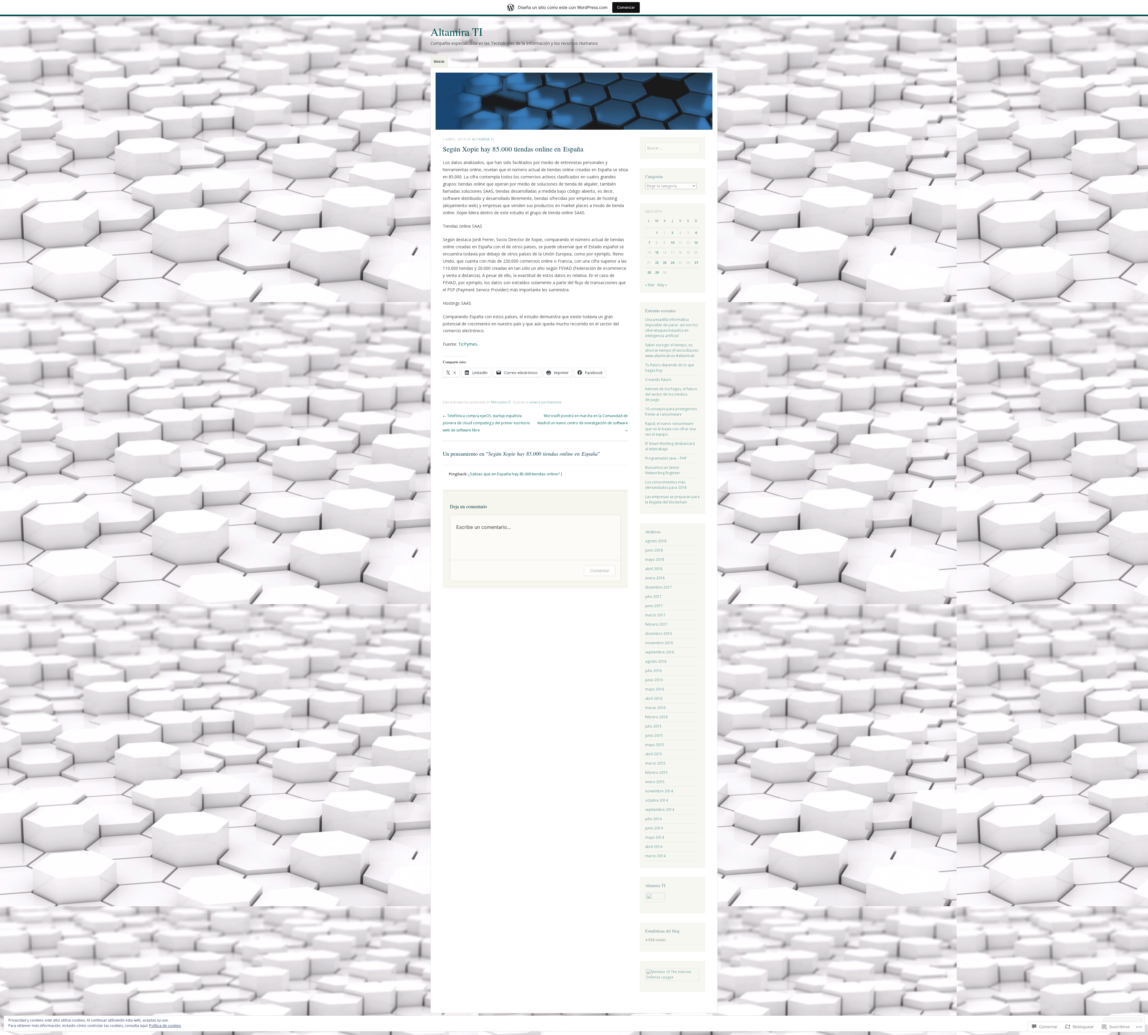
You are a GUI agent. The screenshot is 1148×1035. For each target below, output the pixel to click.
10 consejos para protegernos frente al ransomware (671, 411)
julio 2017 (653, 596)
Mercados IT (501, 402)
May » (662, 284)
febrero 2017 (656, 624)
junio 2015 (654, 735)
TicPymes (467, 344)
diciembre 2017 (658, 587)
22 (657, 262)
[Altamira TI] (574, 101)
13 (696, 242)
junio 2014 (654, 828)
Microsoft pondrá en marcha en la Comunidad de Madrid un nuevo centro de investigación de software (583, 423)
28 (649, 272)
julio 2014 (653, 818)
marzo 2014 (655, 855)
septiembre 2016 (659, 652)
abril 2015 (653, 754)
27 (696, 262)
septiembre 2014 (659, 809)
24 (672, 262)
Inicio (439, 61)
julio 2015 (653, 726)
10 (672, 242)
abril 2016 (653, 698)
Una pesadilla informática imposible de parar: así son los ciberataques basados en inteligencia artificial (671, 327)
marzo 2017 (655, 615)
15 (657, 252)
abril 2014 (653, 846)
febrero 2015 (656, 772)
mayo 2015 (654, 744)
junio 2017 (654, 605)
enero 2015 (655, 781)
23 (664, 262)
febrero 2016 (656, 716)
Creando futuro (658, 379)
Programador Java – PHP (666, 458)
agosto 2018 (655, 540)
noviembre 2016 (659, 642)
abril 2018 (653, 568)
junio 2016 (654, 679)
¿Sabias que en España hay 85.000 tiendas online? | (515, 474)
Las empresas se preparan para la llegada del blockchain (672, 499)
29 (657, 272)
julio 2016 (653, 670)
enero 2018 (655, 578)
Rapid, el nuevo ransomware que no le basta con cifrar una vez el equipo (670, 429)
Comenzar (626, 7)
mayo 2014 (654, 837)
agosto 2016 (655, 661)
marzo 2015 (655, 763)
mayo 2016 (654, 689)
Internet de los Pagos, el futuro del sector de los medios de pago (671, 394)
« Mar (650, 284)
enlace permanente (545, 402)
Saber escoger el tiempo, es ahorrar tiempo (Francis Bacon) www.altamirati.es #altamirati (671, 350)
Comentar (599, 570)
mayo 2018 (654, 559)
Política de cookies (165, 1025)
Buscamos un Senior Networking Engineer (662, 470)
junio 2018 (654, 550)
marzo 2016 (655, 707)
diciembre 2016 (658, 633)
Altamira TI (456, 31)
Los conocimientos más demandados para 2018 (665, 485)
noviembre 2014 (659, 791)
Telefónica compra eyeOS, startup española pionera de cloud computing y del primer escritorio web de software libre (486, 423)
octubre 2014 (656, 800)
